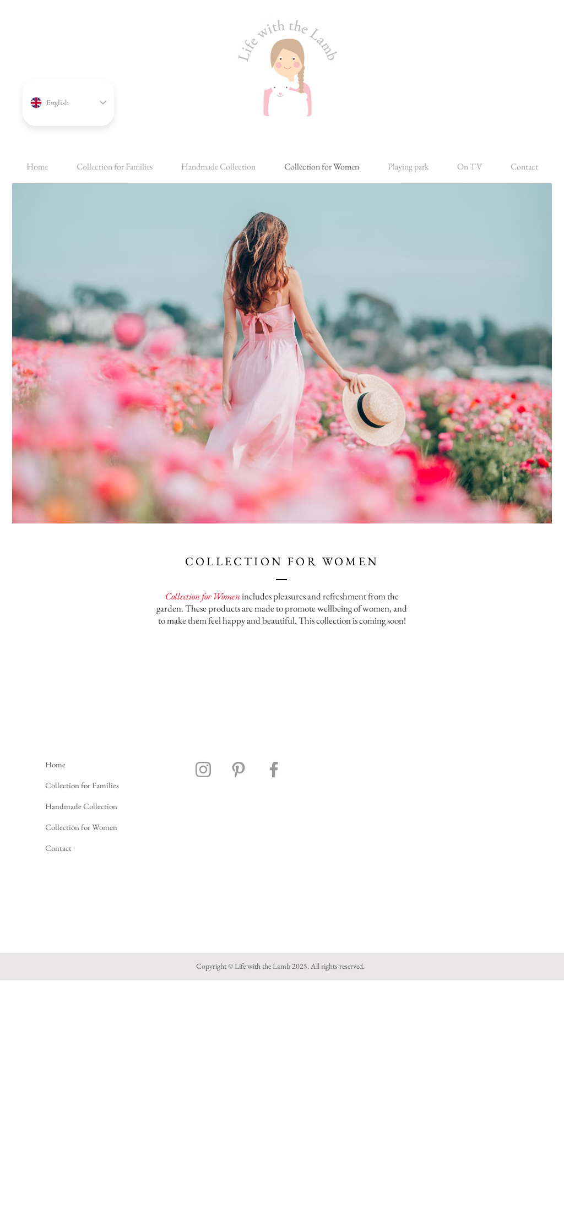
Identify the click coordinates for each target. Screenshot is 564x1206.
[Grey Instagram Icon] (203, 769)
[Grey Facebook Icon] (273, 769)
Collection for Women (81, 827)
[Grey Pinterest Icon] (238, 769)
